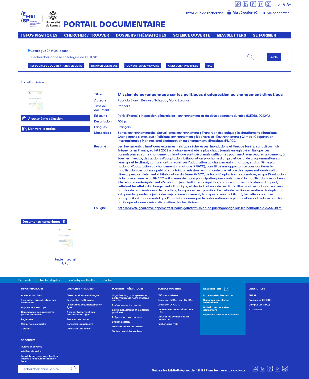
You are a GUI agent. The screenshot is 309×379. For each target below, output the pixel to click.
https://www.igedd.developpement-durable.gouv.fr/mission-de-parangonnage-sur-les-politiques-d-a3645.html (200, 208)
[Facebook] (253, 3)
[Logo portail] (40, 18)
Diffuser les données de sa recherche (173, 317)
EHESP (252, 295)
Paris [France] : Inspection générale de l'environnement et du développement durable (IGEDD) (187, 115)
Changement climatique (136, 136)
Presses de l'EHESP (260, 300)
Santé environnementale (137, 132)
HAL (209, 65)
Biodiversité (205, 136)
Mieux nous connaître (33, 324)
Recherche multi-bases (80, 300)
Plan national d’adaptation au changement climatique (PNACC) (189, 140)
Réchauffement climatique (257, 132)
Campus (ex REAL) (259, 304)
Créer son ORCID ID (169, 304)
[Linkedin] (245, 3)
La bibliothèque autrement (128, 326)
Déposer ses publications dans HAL (175, 310)
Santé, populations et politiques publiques (130, 311)
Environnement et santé (126, 305)
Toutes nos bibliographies (127, 331)
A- (279, 4)
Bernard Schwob (153, 100)
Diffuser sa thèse (168, 295)
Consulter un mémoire (143, 65)
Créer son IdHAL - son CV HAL (175, 300)
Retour (40, 82)
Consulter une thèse (183, 65)
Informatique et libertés (82, 280)
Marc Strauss (179, 100)
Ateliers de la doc (31, 351)
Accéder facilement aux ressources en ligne (81, 313)
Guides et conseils (31, 346)
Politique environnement (175, 136)
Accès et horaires (31, 295)
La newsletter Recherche (218, 295)
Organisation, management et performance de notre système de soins (130, 298)
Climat (247, 136)
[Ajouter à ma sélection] (24, 118)
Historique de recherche (204, 13)
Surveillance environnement (178, 132)
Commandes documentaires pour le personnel (37, 313)
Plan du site (24, 280)
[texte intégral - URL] (65, 238)
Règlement (27, 319)
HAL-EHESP (255, 309)
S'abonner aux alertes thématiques (216, 301)
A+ (289, 4)
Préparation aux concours (127, 317)
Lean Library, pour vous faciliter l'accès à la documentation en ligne (39, 359)
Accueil (25, 82)
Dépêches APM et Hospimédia (221, 314)
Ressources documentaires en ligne (56, 65)
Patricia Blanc (128, 100)
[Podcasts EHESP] (268, 3)
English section (121, 322)
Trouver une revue (104, 65)
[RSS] (238, 3)
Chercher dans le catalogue (83, 295)
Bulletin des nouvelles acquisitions (216, 308)
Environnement (228, 136)
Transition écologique (218, 132)
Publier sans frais (168, 324)
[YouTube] (260, 3)
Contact (107, 280)
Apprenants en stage (33, 307)
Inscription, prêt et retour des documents (38, 301)
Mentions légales (50, 280)
